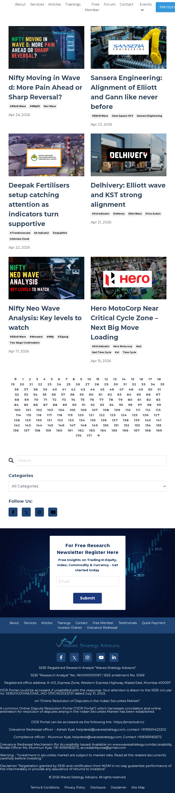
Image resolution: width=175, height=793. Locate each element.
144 (39, 425)
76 (92, 400)
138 (126, 420)
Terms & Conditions (45, 787)
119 (70, 415)
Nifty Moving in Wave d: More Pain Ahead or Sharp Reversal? (45, 87)
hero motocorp (122, 346)
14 (124, 379)
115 (28, 415)
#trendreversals (20, 233)
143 (28, 425)
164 (103, 430)
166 (125, 430)
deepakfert (60, 233)
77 (101, 400)
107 (95, 410)
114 (18, 415)
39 (45, 389)
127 (156, 415)
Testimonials (127, 623)
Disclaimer (118, 787)
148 (83, 425)
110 (128, 410)
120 (81, 415)
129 (28, 420)
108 (106, 410)
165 (114, 430)
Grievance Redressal (102, 628)
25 (68, 384)
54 (35, 394)
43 (83, 389)
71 (45, 400)
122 (102, 415)
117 (49, 415)
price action (153, 213)
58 (72, 394)
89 (65, 405)
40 (54, 389)
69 (26, 400)
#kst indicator (100, 213)
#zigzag (63, 336)
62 (110, 394)
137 (115, 420)
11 (97, 379)
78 (111, 400)
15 (132, 379)
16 (141, 379)
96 (130, 405)
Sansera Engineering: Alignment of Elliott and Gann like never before (126, 92)
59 (82, 394)
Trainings (72, 4)
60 (91, 394)
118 (59, 415)
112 (147, 410)
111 (138, 410)
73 (64, 400)
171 (89, 435)
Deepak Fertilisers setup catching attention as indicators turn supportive (39, 204)
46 (111, 389)
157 (26, 430)
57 (63, 394)
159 (48, 430)
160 (59, 430)
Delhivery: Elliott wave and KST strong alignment (128, 195)
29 (106, 384)
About (20, 4)
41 (64, 389)
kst (117, 352)
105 (72, 410)
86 (35, 405)
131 (49, 420)
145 (50, 425)
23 (49, 384)
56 (54, 394)
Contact (126, 4)
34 (153, 384)
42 (73, 389)
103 (50, 410)
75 (82, 400)
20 (22, 384)
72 (54, 400)
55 (45, 394)
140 (148, 420)
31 (125, 384)
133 (71, 420)
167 (137, 430)
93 (102, 405)
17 (150, 379)
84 (16, 405)
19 (13, 384)
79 (120, 400)
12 (106, 379)
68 (17, 400)
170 (79, 435)
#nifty (50, 336)
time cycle (129, 352)
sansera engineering (149, 116)
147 (72, 425)
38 (35, 389)
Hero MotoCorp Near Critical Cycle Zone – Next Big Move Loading (125, 322)
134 (82, 420)
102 (39, 410)
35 (162, 384)
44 (92, 389)
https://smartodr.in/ (128, 722)
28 (97, 384)
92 (92, 405)
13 (115, 379)
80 (130, 400)
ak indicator (41, 233)
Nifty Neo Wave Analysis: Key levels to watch (45, 318)
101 (28, 410)
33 (143, 384)
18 (159, 379)
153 (137, 425)
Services (37, 4)
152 (126, 425)
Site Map (138, 787)
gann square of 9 (122, 116)
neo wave (50, 106)
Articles (54, 4)
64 (129, 394)
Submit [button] (87, 598)
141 (158, 420)
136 (104, 420)
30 (116, 384)
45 (102, 389)
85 (26, 405)
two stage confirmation (24, 342)
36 (16, 389)
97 (140, 405)
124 (124, 415)
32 (134, 384)
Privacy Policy (74, 787)
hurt (138, 346)
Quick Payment (153, 623)
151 (116, 425)
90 (74, 405)
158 (37, 430)
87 (45, 405)
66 (148, 394)
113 (158, 410)
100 (17, 410)
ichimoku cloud (19, 239)
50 (150, 389)
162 (81, 430)
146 (61, 425)
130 (39, 420)
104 (61, 410)
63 (119, 394)
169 (159, 430)
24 (59, 384)
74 (73, 400)
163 (92, 430)
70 (36, 400)
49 (141, 389)
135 (93, 420)
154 (148, 425)
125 (134, 415)
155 (158, 425)
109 (117, 410)
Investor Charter (70, 628)
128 (17, 420)
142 (17, 425)
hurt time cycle (101, 352)
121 (91, 415)
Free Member (92, 7)
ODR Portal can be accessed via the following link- (72, 722)
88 (55, 405)
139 (137, 420)
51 (159, 389)
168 (148, 430)
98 (149, 405)
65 (139, 394)
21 (31, 384)
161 (70, 430)
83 (158, 400)
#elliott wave (18, 106)
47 (121, 389)
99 (159, 405)
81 (139, 400)
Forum (109, 4)
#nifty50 (35, 106)
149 (95, 425)
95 (121, 405)
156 (16, 430)
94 (111, 405)
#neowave (36, 336)
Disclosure (98, 787)
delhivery (119, 213)
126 (146, 415)
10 (89, 379)
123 (113, 415)
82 (148, 400)
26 (78, 384)
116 (39, 415)
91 (83, 405)
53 (26, 394)
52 (17, 394)
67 (158, 394)
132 (60, 420)
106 (83, 410)
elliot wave (135, 213)
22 (40, 384)
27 (87, 384)
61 (100, 394)
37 (26, 389)
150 (106, 425)
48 (131, 389)
